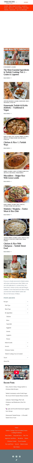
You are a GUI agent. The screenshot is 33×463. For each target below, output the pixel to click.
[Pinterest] (19, 456)
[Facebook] (13, 456)
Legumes (14, 67)
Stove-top (12, 102)
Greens (8, 331)
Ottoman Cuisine (12, 9)
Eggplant (8, 327)
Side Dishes (6, 9)
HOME (26, 2)
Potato (8, 339)
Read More (7, 78)
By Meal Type (11, 136)
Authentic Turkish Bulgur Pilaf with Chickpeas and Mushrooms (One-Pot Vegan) (15, 402)
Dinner (21, 136)
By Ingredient (7, 67)
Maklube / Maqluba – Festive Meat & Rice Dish (16, 210)
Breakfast (6, 7)
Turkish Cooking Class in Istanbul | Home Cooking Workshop (16, 431)
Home (16, 427)
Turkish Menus (19, 172)
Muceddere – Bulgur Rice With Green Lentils (14, 176)
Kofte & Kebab (26, 7)
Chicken (17, 136)
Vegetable (9, 324)
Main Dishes (22, 101)
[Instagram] (16, 456)
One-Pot (6, 138)
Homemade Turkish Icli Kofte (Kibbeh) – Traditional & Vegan (16, 107)
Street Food (19, 239)
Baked (5, 136)
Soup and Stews (24, 6)
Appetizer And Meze (18, 7)
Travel (17, 9)
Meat (27, 101)
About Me (6, 6)
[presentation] (16, 56)
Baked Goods (11, 7)
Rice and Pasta (21, 138)
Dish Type (7, 305)
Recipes (6, 301)
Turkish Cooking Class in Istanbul (13, 354)
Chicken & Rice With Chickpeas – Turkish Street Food (15, 245)
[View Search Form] (16, 2)
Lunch (14, 171)
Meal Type (8, 309)
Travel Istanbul (22, 441)
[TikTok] (16, 460)
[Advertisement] (16, 28)
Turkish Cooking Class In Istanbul (15, 6)
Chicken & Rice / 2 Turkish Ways (15, 143)
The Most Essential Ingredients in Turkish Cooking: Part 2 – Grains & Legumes (16, 72)
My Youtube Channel (23, 9)
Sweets (7, 346)
